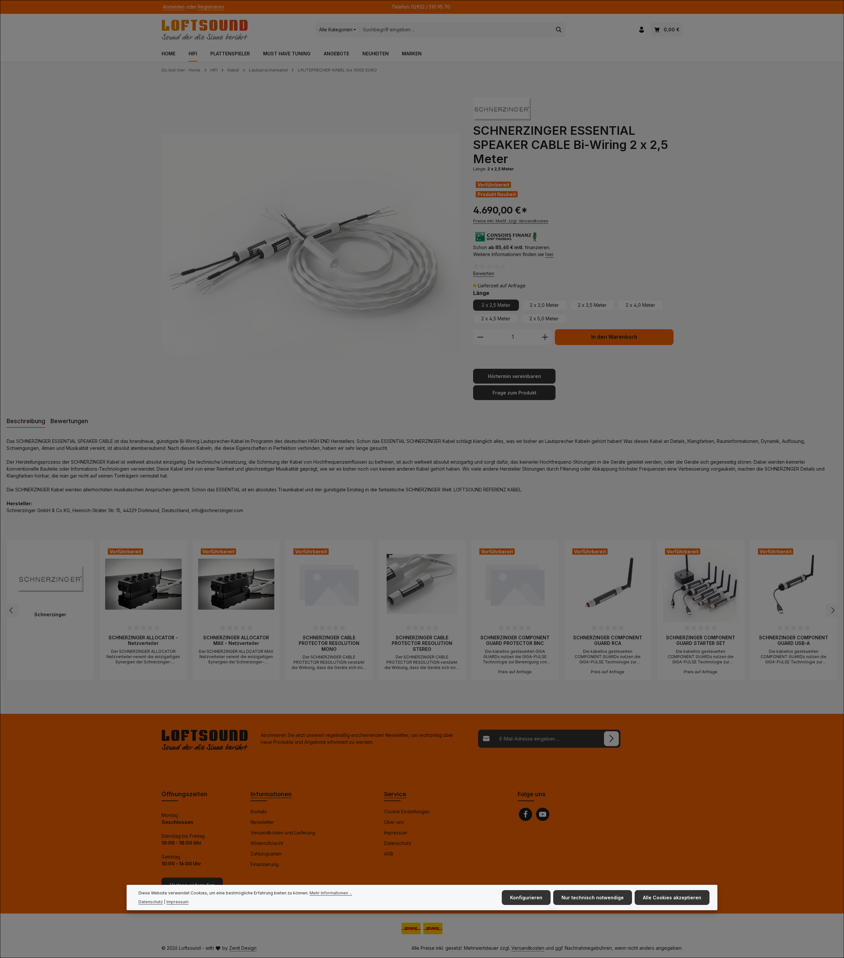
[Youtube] (542, 814)
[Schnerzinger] (502, 108)
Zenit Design (242, 948)
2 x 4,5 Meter (495, 318)
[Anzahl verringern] (480, 337)
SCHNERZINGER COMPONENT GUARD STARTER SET (700, 640)
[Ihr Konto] (641, 29)
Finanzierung (265, 864)
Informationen (271, 794)
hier (549, 254)
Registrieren (211, 7)
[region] (311, 246)
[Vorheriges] (11, 610)
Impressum (395, 832)
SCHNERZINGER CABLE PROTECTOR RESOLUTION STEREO (422, 643)
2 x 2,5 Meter (496, 305)
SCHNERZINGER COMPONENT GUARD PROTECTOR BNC (515, 640)
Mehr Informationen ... (331, 892)
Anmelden (174, 7)
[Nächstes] (832, 610)
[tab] (26, 421)
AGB (388, 853)
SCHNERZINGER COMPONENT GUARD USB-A (793, 640)
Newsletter (262, 822)
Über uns (394, 822)
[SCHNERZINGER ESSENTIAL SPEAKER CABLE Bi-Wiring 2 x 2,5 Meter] (311, 246)
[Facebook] (525, 814)
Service (395, 794)
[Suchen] (559, 29)
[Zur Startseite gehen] (205, 29)
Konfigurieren (526, 897)
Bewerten (483, 273)
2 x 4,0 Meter (640, 305)
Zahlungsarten (266, 853)
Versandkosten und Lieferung (283, 832)
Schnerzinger (50, 614)
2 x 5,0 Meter (543, 318)
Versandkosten (527, 948)
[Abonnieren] (611, 738)
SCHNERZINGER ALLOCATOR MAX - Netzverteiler (236, 640)
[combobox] (455, 29)
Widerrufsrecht (267, 843)
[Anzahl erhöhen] (545, 337)
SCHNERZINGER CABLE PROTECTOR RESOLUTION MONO (329, 643)
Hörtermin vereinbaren (514, 376)
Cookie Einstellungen (407, 811)
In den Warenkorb (614, 337)
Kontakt (259, 811)
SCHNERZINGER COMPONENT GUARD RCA (607, 640)
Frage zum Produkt (514, 392)
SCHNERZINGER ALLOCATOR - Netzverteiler (143, 640)
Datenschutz (397, 843)
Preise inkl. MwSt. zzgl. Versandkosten (510, 220)
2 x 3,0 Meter (544, 305)
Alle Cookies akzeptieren (672, 897)
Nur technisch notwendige (592, 897)
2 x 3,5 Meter (592, 305)
